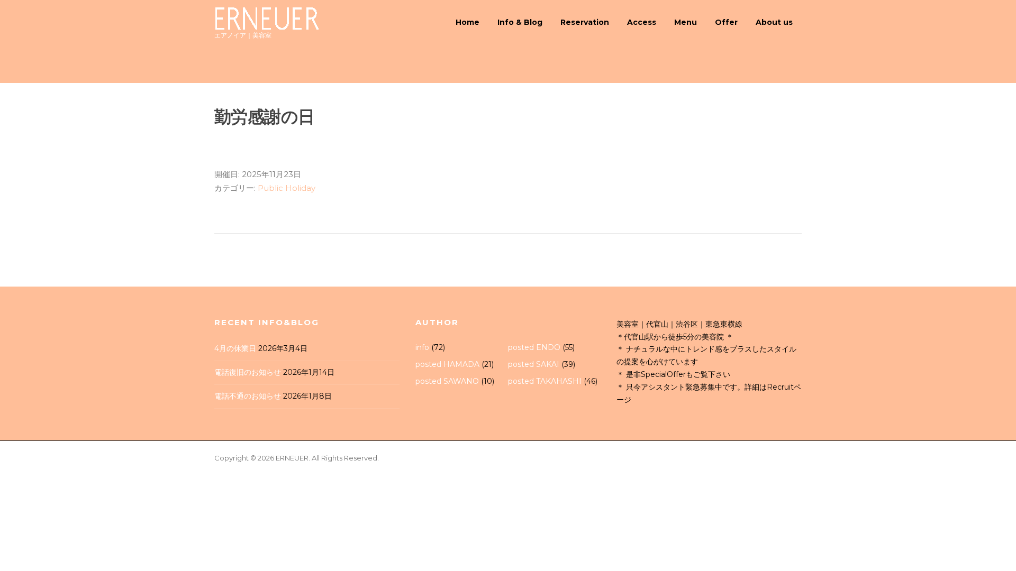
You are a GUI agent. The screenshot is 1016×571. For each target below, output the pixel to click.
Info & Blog (519, 22)
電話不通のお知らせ (247, 396)
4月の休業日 (235, 348)
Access (641, 22)
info (422, 347)
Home (467, 22)
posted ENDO (534, 347)
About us (774, 22)
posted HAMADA (447, 364)
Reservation (584, 22)
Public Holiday (286, 188)
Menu (685, 22)
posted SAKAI (533, 364)
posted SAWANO (447, 381)
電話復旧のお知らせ (247, 372)
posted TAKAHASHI (545, 381)
